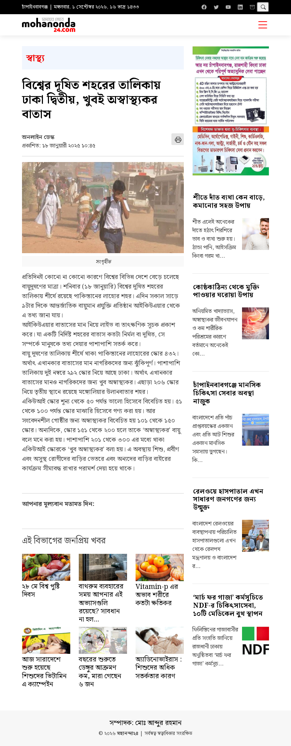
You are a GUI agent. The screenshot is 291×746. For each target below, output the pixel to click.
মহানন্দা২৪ (127, 733)
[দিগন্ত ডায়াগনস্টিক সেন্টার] (230, 111)
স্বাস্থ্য (35, 58)
